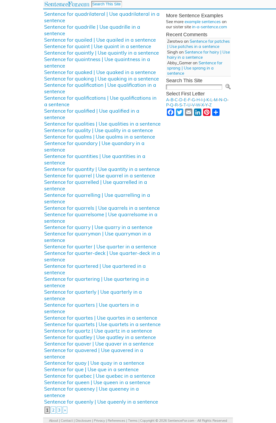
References (116, 420)
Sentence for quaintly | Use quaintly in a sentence (101, 53)
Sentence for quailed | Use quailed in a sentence (100, 40)
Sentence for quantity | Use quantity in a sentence (102, 169)
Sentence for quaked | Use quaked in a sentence (100, 72)
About (53, 420)
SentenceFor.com (66, 4)
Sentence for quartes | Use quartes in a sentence (100, 318)
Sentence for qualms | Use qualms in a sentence (99, 137)
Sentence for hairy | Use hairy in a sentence (198, 54)
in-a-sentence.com (209, 26)
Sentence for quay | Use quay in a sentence (94, 363)
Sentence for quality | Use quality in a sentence (98, 130)
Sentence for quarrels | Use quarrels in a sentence (102, 208)
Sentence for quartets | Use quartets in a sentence (102, 324)
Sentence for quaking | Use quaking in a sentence (101, 79)
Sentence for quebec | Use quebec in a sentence (99, 376)
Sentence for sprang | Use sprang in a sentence (194, 68)
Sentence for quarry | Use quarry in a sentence (98, 227)
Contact (67, 420)
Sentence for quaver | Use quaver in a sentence (99, 344)
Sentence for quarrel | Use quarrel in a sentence (99, 175)
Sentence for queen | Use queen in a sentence (97, 382)
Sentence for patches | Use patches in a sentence (198, 44)
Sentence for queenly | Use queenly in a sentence (101, 402)
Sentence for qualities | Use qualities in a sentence (102, 124)
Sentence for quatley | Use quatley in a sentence (100, 337)
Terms (133, 420)
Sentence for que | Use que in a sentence (91, 369)
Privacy (99, 420)
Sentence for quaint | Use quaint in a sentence (97, 46)
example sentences (203, 21)
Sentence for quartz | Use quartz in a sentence (98, 331)
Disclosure (83, 420)
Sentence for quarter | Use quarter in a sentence (100, 246)
